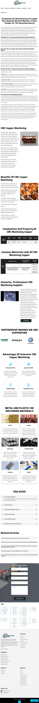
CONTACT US (3, 12)
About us (21, 670)
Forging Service (22, 645)
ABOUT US (25, 8)
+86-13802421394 (5, 692)
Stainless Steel (29, 449)
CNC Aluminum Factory (23, 684)
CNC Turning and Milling (24, 639)
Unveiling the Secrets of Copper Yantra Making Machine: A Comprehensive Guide (14, 611)
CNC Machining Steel (4, 659)
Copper (29, 425)
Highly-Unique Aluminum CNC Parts (5, 620)
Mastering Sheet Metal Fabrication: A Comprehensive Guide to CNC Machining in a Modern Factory (24, 612)
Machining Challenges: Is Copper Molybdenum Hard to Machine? (15, 551)
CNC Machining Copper (4, 656)
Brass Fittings (3, 670)
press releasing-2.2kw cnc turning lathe (34, 620)
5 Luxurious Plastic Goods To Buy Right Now (34, 609)
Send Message (19, 598)
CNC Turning (22, 636)
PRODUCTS (19, 8)
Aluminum (10, 449)
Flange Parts (3, 673)
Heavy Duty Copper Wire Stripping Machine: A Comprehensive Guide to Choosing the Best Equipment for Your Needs (19, 546)
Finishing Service (22, 647)
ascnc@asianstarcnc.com (6, 690)
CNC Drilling (22, 641)
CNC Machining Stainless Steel (5, 661)
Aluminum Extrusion (23, 644)
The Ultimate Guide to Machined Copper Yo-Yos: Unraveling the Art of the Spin (24, 622)
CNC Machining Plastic (4, 664)
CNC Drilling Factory (23, 680)
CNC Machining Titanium (4, 662)
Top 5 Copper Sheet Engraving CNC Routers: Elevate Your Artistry (15, 538)
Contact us (21, 673)
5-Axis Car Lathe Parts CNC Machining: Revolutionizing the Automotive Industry (15, 623)
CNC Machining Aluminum (5, 657)
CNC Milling (22, 637)
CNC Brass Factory (23, 678)
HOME (2, 8)
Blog (21, 671)
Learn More (26, 320)
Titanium (10, 472)
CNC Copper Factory (23, 683)
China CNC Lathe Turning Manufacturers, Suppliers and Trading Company (5, 610)
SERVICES (7, 8)
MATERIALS (13, 8)
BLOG (29, 8)
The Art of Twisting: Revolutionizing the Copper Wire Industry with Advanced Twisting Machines (19, 555)
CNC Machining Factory (23, 676)
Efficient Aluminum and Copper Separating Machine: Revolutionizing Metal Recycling (19, 542)
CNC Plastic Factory (23, 681)
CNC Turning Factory (23, 675)
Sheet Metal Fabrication (23, 642)
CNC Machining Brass (4, 654)
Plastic (29, 472)
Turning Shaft (3, 671)
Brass (10, 425)
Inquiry (35, 700)
